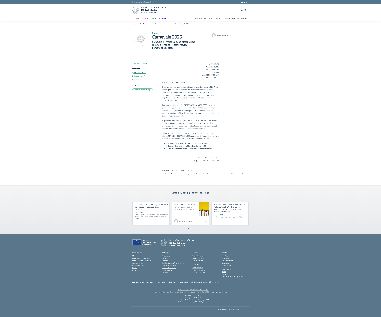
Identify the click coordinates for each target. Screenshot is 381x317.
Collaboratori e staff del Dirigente (173, 263)
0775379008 (165, 292)
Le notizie (225, 256)
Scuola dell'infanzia (139, 72)
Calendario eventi (227, 260)
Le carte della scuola (169, 268)
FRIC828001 (197, 298)
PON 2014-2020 (200, 18)
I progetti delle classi (198, 272)
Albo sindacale (226, 265)
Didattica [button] (162, 18)
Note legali (217, 282)
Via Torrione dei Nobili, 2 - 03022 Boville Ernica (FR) (193, 290)
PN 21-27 (219, 18)
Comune (135, 270)
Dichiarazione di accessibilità (201, 282)
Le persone (165, 260)
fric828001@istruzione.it (181, 292)
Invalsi (134, 268)
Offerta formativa (197, 267)
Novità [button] (153, 18)
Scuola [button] (136, 18)
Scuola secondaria (139, 80)
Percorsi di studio (197, 260)
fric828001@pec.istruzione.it (218, 292)
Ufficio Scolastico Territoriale (141, 260)
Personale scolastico (198, 256)
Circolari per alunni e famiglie (142, 90)
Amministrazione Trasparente (142, 282)
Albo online (225, 263)
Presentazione (167, 256)
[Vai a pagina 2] (190, 228)
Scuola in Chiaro (137, 263)
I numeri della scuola (169, 265)
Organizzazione (167, 270)
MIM (133, 256)
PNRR (211, 18)
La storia (165, 272)
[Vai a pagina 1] (188, 228)
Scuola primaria (138, 76)
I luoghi (164, 258)
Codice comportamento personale (236, 18)
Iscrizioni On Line (137, 265)
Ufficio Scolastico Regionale (141, 258)
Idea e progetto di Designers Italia (228, 309)
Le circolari (225, 258)
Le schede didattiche (198, 270)
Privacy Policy (160, 282)
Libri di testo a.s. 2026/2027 (185, 204)
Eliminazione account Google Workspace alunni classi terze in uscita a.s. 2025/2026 (151, 207)
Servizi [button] (145, 18)
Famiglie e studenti (198, 258)
